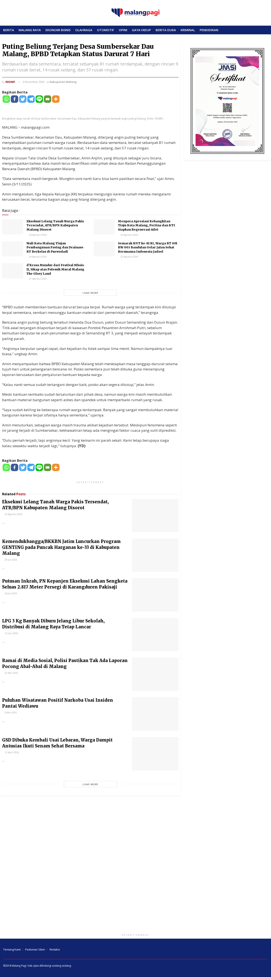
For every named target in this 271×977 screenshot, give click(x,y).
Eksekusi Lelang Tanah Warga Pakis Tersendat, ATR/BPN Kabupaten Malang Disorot (55, 225)
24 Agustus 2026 (37, 234)
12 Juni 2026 (11, 633)
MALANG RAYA (30, 30)
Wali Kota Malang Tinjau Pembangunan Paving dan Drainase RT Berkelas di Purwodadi (54, 247)
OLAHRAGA (83, 30)
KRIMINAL (188, 30)
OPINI (123, 30)
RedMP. (11, 82)
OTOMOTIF (105, 30)
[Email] (47, 99)
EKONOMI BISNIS (58, 30)
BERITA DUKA (166, 30)
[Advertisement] (135, 865)
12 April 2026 (11, 752)
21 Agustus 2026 (37, 278)
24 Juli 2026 (10, 593)
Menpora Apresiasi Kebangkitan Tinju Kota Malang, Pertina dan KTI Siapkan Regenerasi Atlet (146, 225)
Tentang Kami (12, 949)
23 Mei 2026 (11, 672)
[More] (55, 99)
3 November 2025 (33, 82)
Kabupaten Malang (63, 82)
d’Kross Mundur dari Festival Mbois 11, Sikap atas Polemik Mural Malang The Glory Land (55, 269)
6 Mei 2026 (10, 712)
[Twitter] (22, 99)
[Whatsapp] (6, 99)
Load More (90, 292)
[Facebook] (14, 99)
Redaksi (55, 949)
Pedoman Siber (35, 949)
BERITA (8, 30)
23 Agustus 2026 (129, 256)
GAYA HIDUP (141, 30)
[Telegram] (31, 99)
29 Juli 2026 (10, 559)
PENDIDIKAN (209, 30)
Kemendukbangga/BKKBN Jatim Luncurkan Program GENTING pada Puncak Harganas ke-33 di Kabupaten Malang (61, 547)
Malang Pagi (19, 965)
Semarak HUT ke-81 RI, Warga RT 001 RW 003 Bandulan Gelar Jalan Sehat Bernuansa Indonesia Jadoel (147, 247)
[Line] (39, 99)
